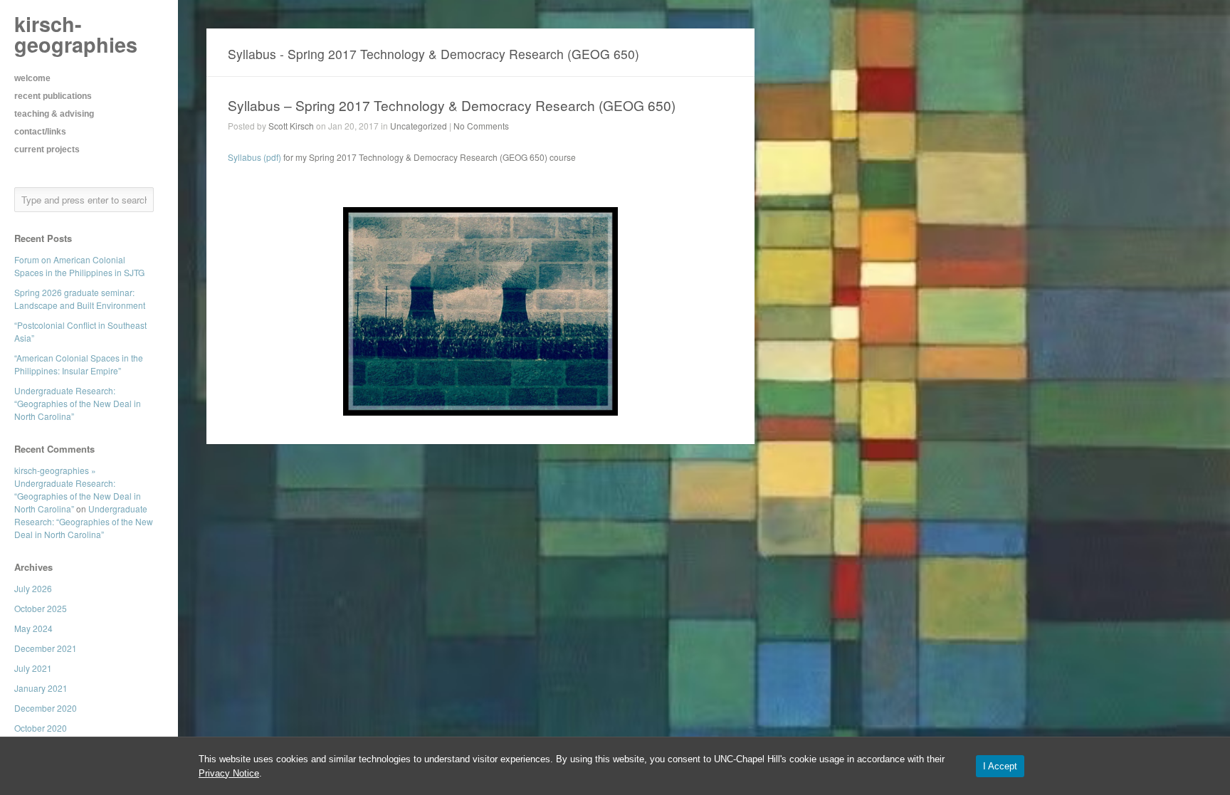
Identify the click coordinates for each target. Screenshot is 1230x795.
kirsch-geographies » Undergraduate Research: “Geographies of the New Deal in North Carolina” (77, 489)
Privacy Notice (229, 773)
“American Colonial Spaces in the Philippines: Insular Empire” (78, 364)
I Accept (1000, 766)
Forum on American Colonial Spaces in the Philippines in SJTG (79, 265)
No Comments (481, 126)
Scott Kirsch (291, 126)
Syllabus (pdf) (254, 157)
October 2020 (40, 728)
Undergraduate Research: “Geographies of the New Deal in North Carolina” (77, 403)
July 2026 (33, 588)
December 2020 (45, 708)
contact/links (40, 132)
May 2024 (33, 628)
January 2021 (41, 688)
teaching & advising (54, 114)
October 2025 (40, 608)
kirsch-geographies (75, 34)
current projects (47, 149)
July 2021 (33, 668)
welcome (32, 78)
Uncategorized (418, 126)
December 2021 (45, 648)
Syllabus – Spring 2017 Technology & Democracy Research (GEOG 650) (452, 105)
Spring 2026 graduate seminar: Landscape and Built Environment (79, 298)
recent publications (53, 96)
